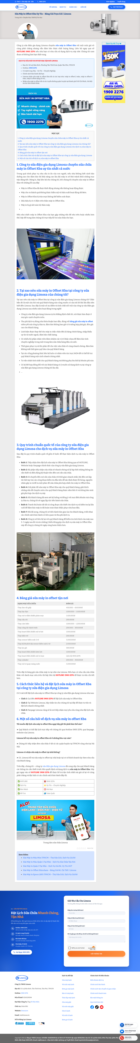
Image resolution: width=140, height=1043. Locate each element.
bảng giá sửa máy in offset (81, 321)
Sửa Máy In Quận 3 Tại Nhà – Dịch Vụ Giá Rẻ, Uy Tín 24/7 (47, 866)
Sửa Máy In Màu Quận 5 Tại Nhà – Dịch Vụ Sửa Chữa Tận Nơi (49, 862)
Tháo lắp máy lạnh (68, 998)
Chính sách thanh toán (98, 993)
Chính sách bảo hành (97, 984)
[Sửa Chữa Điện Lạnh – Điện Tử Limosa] (30, 7)
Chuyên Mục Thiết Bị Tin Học (32, 17)
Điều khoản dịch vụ (97, 980)
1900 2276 (24, 993)
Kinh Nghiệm (110, 1)
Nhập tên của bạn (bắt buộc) (75, 910)
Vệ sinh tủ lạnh (67, 1015)
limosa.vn (24, 1011)
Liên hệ (83, 7)
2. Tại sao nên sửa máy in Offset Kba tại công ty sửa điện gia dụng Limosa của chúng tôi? (54, 144)
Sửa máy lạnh (67, 980)
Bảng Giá (73, 7)
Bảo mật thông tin (96, 998)
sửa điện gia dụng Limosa (54, 766)
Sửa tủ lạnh (66, 1011)
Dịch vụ (63, 7)
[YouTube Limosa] (101, 1007)
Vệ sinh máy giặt (68, 1006)
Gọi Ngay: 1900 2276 (23, 952)
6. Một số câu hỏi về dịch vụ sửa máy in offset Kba (38, 158)
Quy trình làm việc (96, 1002)
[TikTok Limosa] (97, 1007)
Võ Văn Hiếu (35, 1002)
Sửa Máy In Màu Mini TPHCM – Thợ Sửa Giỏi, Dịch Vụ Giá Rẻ (49, 858)
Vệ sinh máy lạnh (68, 984)
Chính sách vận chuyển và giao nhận (103, 989)
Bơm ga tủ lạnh (67, 1020)
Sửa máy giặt (66, 1002)
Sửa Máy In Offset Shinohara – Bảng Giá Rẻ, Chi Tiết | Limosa (49, 870)
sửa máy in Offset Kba (66, 45)
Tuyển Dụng (121, 1)
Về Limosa (53, 7)
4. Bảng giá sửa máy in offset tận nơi (33, 152)
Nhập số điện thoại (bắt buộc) (76, 918)
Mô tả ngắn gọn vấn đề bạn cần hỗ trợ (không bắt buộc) (83, 934)
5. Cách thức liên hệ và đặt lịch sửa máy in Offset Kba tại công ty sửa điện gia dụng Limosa (55, 155)
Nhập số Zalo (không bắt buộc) (76, 926)
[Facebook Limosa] (92, 1007)
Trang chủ (18, 17)
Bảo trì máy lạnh (68, 993)
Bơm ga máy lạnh (68, 989)
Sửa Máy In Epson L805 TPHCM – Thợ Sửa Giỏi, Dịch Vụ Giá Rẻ (50, 874)
